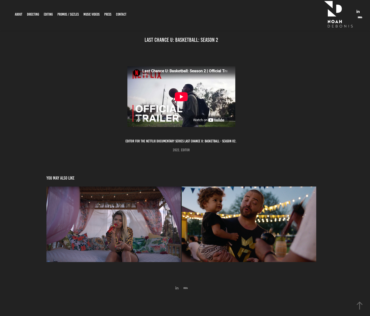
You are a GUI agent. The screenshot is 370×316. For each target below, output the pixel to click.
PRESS (107, 14)
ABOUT (18, 14)
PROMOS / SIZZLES (68, 14)
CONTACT (121, 14)
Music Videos (91, 14)
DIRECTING (33, 14)
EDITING (48, 14)
